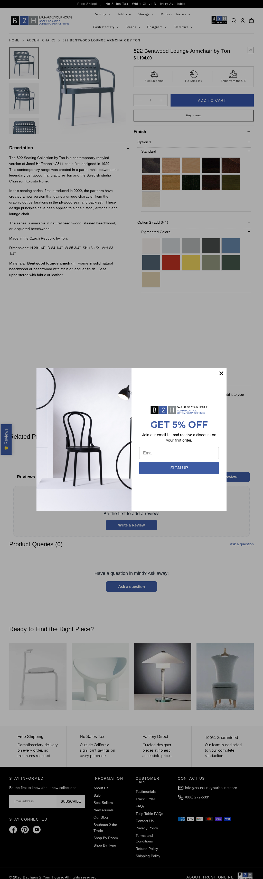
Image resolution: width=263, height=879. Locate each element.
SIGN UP (179, 467)
